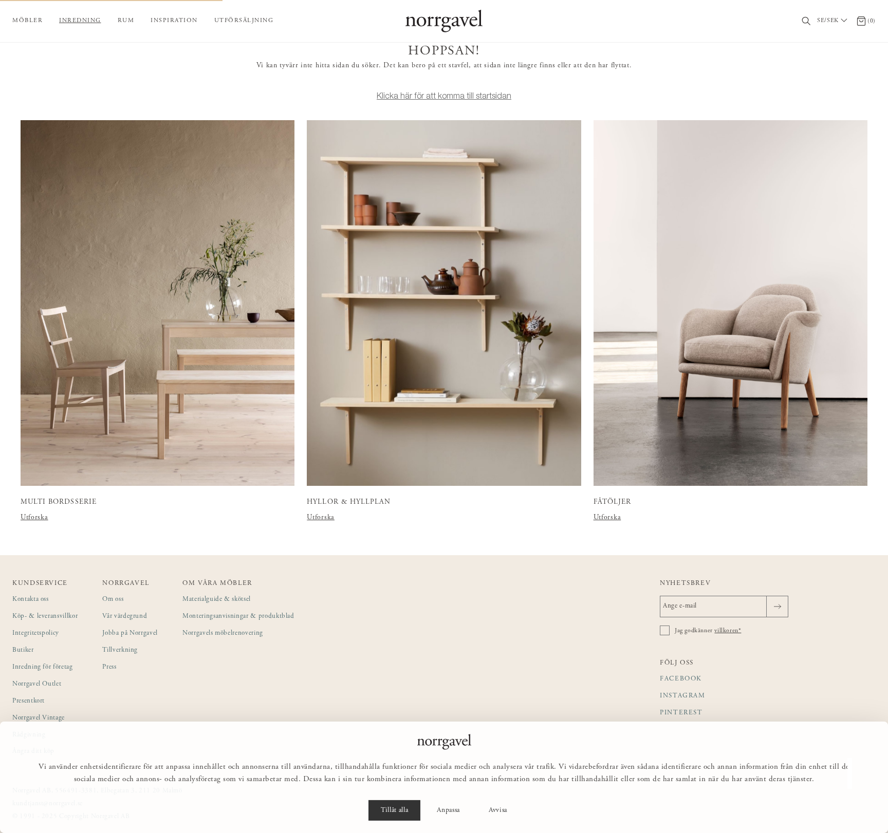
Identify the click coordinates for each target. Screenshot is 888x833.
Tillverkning (120, 650)
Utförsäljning (244, 20)
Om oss (112, 599)
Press (109, 667)
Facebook (681, 679)
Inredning (80, 20)
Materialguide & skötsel (216, 599)
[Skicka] (777, 606)
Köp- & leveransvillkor (45, 616)
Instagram (683, 696)
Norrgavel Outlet (36, 684)
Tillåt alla (394, 810)
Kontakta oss (30, 599)
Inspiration (174, 20)
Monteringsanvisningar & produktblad (238, 616)
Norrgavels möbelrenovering (222, 633)
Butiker (23, 650)
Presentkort (28, 701)
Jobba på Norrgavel (130, 633)
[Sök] (806, 21)
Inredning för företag (42, 667)
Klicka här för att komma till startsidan (444, 95)
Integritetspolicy (35, 633)
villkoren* (727, 631)
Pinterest (681, 713)
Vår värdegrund (124, 616)
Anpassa (448, 810)
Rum (126, 20)
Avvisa (498, 810)
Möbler (27, 20)
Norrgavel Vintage (38, 718)
